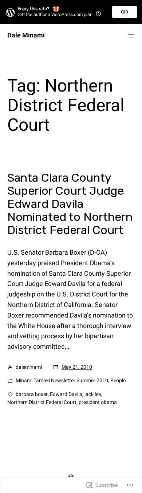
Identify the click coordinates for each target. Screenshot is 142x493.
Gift (124, 12)
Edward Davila (66, 394)
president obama (98, 402)
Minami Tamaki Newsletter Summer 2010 (62, 380)
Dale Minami (26, 35)
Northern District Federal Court (41, 402)
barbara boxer (32, 394)
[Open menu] (130, 35)
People (118, 380)
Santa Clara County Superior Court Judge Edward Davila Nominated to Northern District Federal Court (70, 204)
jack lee (92, 394)
